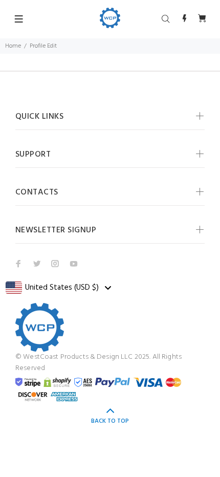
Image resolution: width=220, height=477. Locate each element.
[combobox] (58, 287)
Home (13, 46)
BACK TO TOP (110, 421)
